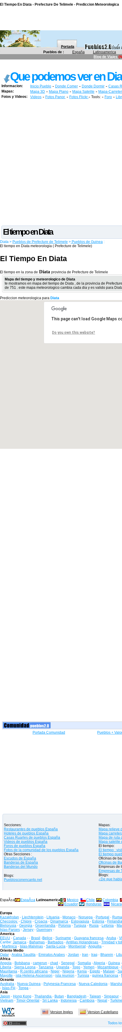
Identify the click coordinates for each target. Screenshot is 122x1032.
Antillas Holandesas (82, 942)
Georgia (25, 925)
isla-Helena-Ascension (34, 975)
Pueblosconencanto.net (23, 880)
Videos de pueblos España (25, 842)
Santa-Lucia (55, 946)
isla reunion (64, 975)
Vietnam (6, 1000)
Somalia (84, 963)
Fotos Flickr (79, 97)
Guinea (114, 963)
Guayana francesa (89, 938)
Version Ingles (61, 1012)
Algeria (99, 963)
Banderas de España (21, 862)
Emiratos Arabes (51, 955)
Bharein (106, 955)
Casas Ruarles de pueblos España (32, 837)
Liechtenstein (33, 917)
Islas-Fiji (8, 988)
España (78, 52)
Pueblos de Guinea (87, 242)
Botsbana (22, 963)
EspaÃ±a (27, 900)
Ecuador (71, 904)
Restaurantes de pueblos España (31, 829)
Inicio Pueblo (40, 86)
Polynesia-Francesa (60, 984)
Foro (108, 97)
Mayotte (6, 975)
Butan (59, 996)
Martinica (9, 946)
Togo (76, 967)
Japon (5, 996)
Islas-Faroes (10, 930)
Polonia (64, 925)
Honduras (94, 904)
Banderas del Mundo (21, 867)
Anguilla (95, 946)
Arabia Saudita (24, 955)
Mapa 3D (37, 92)
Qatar (4, 955)
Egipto (95, 971)
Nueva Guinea (29, 984)
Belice (47, 938)
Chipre (26, 921)
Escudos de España (20, 858)
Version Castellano (103, 1012)
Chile (90, 900)
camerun (40, 963)
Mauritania (8, 971)
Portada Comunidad (49, 732)
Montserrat (77, 946)
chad (54, 963)
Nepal (102, 1000)
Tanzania (45, 967)
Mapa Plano (58, 92)
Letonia (108, 925)
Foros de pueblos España (24, 846)
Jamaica (19, 942)
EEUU (5, 938)
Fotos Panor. (55, 97)
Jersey (28, 930)
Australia (7, 984)
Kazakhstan (9, 917)
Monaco (69, 917)
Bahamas (37, 942)
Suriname (63, 938)
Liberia (5, 967)
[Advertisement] (61, 163)
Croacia (41, 921)
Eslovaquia (80, 921)
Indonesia (69, 1000)
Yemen (88, 967)
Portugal (102, 917)
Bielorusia (8, 925)
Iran (85, 955)
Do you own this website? (73, 332)
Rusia (94, 925)
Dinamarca (59, 921)
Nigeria (68, 971)
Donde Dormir (93, 86)
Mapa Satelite (83, 92)
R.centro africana (34, 971)
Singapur (111, 996)
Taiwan (95, 996)
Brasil (35, 938)
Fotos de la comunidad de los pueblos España (41, 850)
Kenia (82, 971)
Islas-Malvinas (31, 946)
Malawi (109, 971)
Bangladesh (76, 996)
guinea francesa (105, 975)
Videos (35, 97)
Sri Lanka (50, 1000)
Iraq (94, 955)
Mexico (72, 900)
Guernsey (44, 930)
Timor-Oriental (27, 1000)
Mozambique (107, 967)
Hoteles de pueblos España (26, 833)
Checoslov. (9, 921)
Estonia (98, 921)
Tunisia (83, 975)
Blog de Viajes (106, 57)
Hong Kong (22, 996)
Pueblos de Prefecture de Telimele (40, 242)
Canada (19, 938)
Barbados (55, 942)
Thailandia (43, 996)
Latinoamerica (104, 52)
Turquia (80, 925)
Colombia (110, 900)
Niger (55, 971)
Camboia (87, 1000)
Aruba (111, 938)
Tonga (23, 988)
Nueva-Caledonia (93, 984)
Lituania (53, 917)
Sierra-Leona (25, 967)
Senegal (68, 963)
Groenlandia (45, 925)
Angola (6, 963)
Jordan (73, 955)
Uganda (62, 967)
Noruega (85, 917)
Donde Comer (66, 86)
